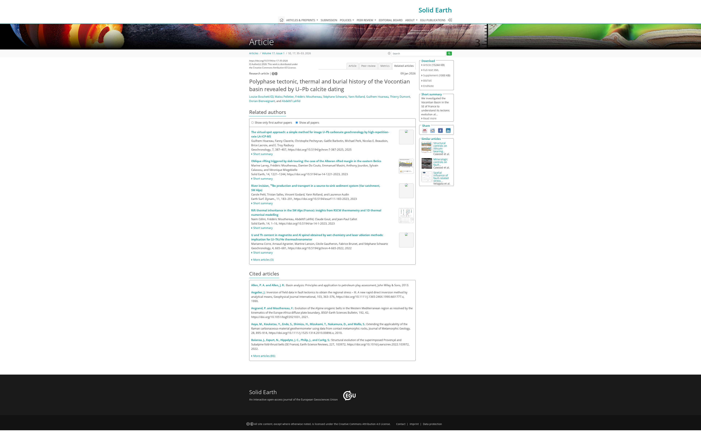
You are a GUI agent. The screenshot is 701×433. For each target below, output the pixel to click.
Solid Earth (435, 10)
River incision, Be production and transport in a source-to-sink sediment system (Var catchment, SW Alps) (315, 187)
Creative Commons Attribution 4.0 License (364, 424)
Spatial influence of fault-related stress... (441, 177)
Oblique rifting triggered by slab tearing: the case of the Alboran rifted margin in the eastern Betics (316, 161)
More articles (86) (264, 356)
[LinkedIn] (448, 130)
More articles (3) (263, 259)
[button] (389, 53)
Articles (253, 53)
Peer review (368, 66)
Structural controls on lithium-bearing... (440, 147)
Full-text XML (431, 70)
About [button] (410, 20)
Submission (329, 20)
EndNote (428, 86)
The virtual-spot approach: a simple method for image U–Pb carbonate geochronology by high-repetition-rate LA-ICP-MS (320, 134)
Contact (400, 424)
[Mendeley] (424, 130)
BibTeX (427, 80)
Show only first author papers (273, 122)
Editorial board (391, 20)
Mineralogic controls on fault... (440, 162)
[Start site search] (449, 53)
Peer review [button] (365, 20)
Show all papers (309, 122)
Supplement (430, 75)
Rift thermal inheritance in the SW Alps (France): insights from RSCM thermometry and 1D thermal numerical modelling (316, 212)
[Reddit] (432, 130)
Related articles (404, 66)
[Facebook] (440, 130)
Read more (429, 118)
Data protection (432, 424)
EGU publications (432, 20)
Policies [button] (346, 20)
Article (353, 66)
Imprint (414, 424)
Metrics (385, 66)
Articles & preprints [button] (301, 20)
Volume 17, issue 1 (273, 53)
